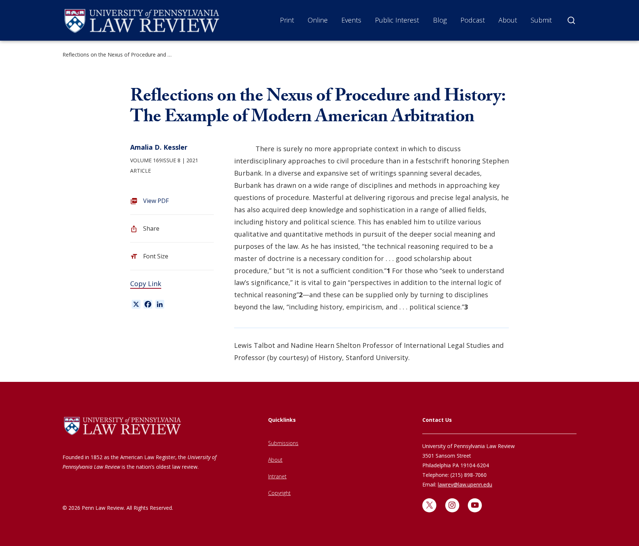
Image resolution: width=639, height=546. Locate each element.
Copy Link (145, 283)
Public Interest (397, 20)
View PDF (156, 201)
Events (351, 20)
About (507, 20)
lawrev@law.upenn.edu (465, 484)
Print (287, 20)
